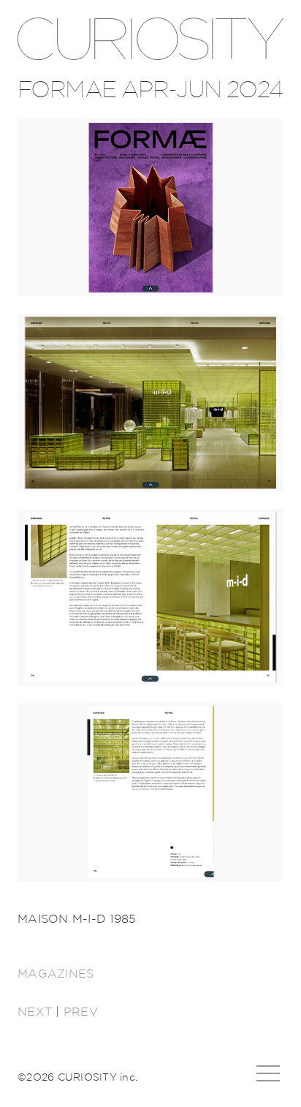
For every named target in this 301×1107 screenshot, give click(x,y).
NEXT (35, 1012)
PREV (81, 1012)
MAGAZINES (56, 974)
